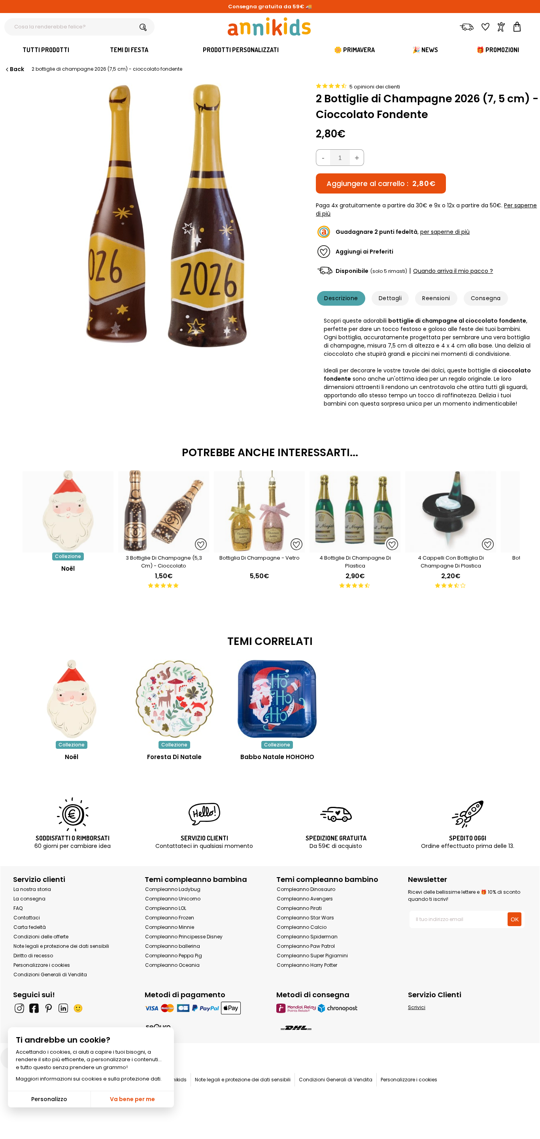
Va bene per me (132, 1099)
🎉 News (425, 50)
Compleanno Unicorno (172, 898)
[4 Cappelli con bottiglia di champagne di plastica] (450, 548)
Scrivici (416, 1007)
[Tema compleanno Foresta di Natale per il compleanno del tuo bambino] (174, 699)
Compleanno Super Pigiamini (312, 955)
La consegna (29, 898)
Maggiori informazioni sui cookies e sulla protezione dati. (89, 1079)
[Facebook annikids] (34, 1008)
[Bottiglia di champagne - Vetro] (259, 548)
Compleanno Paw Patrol (306, 946)
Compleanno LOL (165, 908)
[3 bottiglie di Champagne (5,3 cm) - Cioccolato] (163, 548)
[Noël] (68, 548)
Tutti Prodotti (46, 50)
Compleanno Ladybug (172, 889)
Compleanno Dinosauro (306, 889)
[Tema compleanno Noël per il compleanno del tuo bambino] (71, 699)
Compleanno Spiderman (307, 936)
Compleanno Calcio (302, 927)
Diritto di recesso (33, 955)
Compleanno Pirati (299, 908)
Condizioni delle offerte (40, 936)
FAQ (18, 908)
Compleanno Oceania (172, 965)
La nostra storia (32, 889)
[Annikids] (269, 26)
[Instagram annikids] (19, 1008)
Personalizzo (49, 1099)
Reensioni (436, 298)
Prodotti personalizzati (241, 50)
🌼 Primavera (354, 50)
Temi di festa (129, 50)
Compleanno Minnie (169, 927)
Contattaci (26, 917)
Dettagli (390, 298)
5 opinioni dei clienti (374, 86)
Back (17, 69)
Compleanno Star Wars (305, 917)
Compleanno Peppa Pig (173, 955)
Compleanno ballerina (172, 946)
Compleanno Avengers (305, 898)
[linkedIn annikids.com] (63, 1008)
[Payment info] (204, 1008)
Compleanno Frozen (169, 917)
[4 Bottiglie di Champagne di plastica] (355, 548)
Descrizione (341, 298)
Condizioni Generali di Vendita (50, 974)
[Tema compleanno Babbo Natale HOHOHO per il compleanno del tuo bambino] (277, 699)
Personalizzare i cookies (41, 965)
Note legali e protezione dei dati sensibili (61, 946)
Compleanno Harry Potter (307, 965)
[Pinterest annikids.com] (48, 1008)
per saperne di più (445, 232)
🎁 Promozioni (497, 50)
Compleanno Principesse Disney (184, 936)
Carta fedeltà (29, 927)
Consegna (486, 298)
